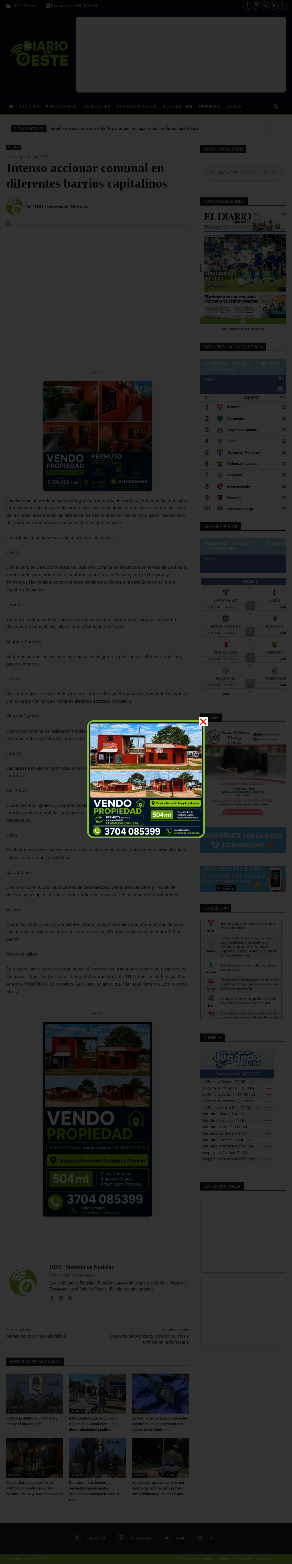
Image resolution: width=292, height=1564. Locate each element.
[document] (146, 782)
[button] (203, 721)
